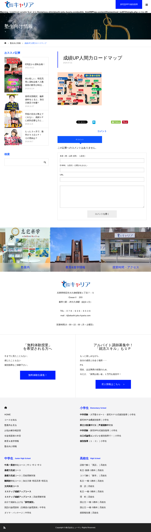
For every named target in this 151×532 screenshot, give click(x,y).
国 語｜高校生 (87, 486)
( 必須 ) (72, 156)
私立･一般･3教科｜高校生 (92, 491)
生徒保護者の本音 (12, 436)
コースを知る (10, 420)
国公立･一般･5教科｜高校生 (93, 507)
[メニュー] (146, 4)
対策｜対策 (96, 425)
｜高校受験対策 (25, 497)
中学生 (17, 458)
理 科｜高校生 (87, 497)
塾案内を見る (10, 425)
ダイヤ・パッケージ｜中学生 (17, 513)
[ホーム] (5, 43)
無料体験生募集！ (37, 375)
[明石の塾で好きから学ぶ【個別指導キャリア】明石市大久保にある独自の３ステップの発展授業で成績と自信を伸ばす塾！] (18, 4)
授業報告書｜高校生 (89, 513)
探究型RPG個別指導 (129, 4)
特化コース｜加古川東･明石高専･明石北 (26, 481)
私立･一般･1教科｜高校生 (92, 481)
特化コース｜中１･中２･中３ (23, 465)
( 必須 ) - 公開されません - (74, 165)
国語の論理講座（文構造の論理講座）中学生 (25, 507)
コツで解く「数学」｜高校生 (93, 475)
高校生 (90, 458)
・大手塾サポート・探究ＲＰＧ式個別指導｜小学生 (108, 414)
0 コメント (80, 139)
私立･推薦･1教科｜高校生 (92, 470)
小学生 (93, 408)
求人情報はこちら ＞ (113, 384)
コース (12, 470)
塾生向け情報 (10, 446)
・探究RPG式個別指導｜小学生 (98, 430)
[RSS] (4, 527)
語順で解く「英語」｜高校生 (93, 465)
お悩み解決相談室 (12, 430)
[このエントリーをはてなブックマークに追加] (93, 122)
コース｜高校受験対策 (19, 475)
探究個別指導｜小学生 (94, 420)
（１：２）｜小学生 (93, 441)
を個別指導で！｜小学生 (100, 436)
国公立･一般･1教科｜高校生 (93, 502)
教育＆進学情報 (11, 441)
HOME (5, 407)
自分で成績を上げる (19, 502)
